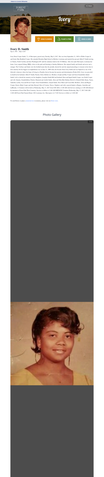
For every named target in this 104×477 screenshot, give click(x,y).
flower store (54, 101)
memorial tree (30, 101)
